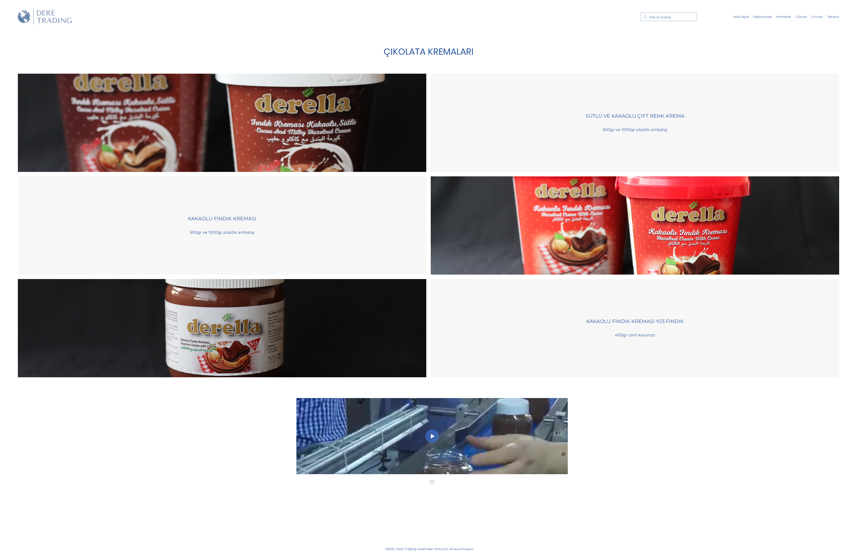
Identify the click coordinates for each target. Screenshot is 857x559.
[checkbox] (432, 483)
